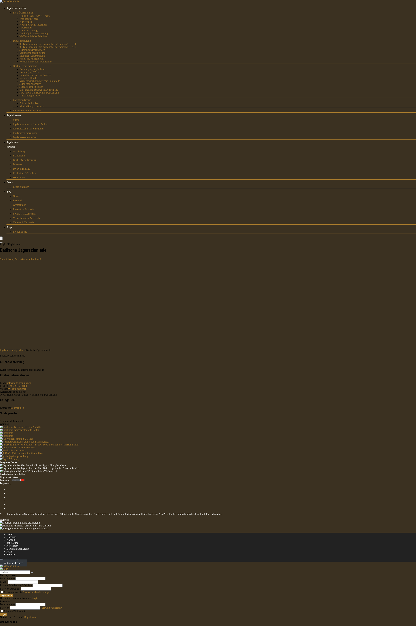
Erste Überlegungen (23, 12)
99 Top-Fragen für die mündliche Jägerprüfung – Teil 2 (48, 47)
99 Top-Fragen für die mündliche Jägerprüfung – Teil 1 (48, 44)
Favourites (20, 259)
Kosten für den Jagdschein (33, 24)
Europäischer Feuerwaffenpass (35, 75)
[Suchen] (32, 572)
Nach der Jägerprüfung (25, 66)
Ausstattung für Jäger (30, 95)
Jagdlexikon (12, 142)
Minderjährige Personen (32, 106)
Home (9, 534)
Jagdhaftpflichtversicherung (34, 33)
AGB (9, 551)
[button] (34, 259)
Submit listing (7, 259)
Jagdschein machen (16, 8)
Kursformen (26, 21)
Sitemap (10, 554)
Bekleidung (19, 155)
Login (3, 614)
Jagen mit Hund (28, 78)
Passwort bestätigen (10, 588)
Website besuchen (17, 388)
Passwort (16, 585)
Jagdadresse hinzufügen (25, 133)
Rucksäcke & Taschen (24, 173)
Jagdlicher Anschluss (30, 83)
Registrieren (6, 595)
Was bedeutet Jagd (29, 18)
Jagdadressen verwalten (25, 137)
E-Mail (3, 581)
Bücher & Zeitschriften (25, 160)
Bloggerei (5, 480)
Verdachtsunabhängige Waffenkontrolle (40, 81)
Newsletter (12, 545)
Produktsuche (20, 231)
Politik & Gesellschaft (24, 213)
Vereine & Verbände (23, 222)
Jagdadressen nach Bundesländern (30, 124)
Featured (17, 200)
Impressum (12, 542)
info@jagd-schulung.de (19, 383)
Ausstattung (19, 151)
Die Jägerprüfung (22, 40)
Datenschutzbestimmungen (36, 592)
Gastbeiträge (19, 204)
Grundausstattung (29, 30)
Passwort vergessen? (51, 607)
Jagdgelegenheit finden (31, 86)
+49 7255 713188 (17, 385)
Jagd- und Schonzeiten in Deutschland (39, 92)
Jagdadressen (13, 115)
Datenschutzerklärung (17, 548)
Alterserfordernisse (29, 103)
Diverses (17, 164)
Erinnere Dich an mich (15, 611)
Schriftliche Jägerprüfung (32, 52)
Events (9, 182)
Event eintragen (21, 186)
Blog (8, 191)
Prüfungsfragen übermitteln (27, 110)
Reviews (10, 146)
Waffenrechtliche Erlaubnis (33, 36)
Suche (16, 119)
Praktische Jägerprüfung (32, 58)
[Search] (1, 242)
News (16, 196)
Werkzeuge (19, 177)
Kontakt (10, 539)
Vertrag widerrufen (13, 563)
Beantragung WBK (29, 72)
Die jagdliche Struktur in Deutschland (39, 89)
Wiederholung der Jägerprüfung (36, 61)
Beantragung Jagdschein (32, 69)
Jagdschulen (26, 27)
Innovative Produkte (23, 209)
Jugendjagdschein (22, 100)
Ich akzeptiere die (26, 592)
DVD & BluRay (21, 168)
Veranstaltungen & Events (26, 218)
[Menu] (1, 238)
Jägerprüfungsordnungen (32, 49)
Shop (9, 227)
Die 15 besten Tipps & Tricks (35, 15)
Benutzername (7, 578)
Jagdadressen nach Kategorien (28, 128)
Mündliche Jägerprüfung (32, 55)
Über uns (11, 537)
